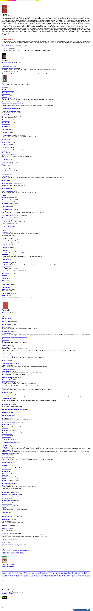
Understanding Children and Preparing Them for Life (10, 505)
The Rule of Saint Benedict (6, 404)
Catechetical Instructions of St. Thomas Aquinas (9, 98)
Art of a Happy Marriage (5, 66)
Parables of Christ (5, 345)
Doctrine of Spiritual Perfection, (7, 170)
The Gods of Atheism (5, 203)
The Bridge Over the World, (6, 94)
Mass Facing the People (5, 284)
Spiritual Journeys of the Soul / (54, 573)
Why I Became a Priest (5, 525)
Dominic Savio (4, 174)
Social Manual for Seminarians (7, 447)
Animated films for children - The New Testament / (67, 571)
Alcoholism (4, 49)
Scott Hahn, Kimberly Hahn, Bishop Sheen (16, 575)
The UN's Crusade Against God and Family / (70, 575)
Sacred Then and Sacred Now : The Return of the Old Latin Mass (12, 409)
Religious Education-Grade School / (38, 574)
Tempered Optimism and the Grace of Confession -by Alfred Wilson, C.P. (13, 494)
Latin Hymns (4, 255)
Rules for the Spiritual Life (6, 405)
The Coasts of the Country (6, 139)
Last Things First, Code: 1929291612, (7, 259)
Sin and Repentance (32, 576)
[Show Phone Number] (89, 609)
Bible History (4, 87)
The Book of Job (4, 97)
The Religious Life (5, 392)
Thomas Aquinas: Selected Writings (7, 500)
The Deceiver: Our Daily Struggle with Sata (8, 154)
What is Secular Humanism (6, 519)
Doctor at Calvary (4, 168)
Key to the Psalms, (5, 254)
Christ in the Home (5, 129)
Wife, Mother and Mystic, (6, 528)
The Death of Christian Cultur (6, 152)
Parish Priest (4, 352)
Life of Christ (4, 264)
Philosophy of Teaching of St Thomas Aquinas (9, 381)
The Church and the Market (6, 122)
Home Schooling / (36, 573)
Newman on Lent (4, 321)
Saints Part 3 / (86, 574)
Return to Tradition (5, 396)
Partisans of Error (5, 353)
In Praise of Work (5, 232)
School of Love (4, 418)
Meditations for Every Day (6, 287)
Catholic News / (43, 571)
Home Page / (4, 571)
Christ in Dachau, (5, 132)
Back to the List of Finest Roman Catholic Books (9, 539)
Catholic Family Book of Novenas (7, 104)
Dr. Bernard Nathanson (43, 572)
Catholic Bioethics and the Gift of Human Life (9, 108)
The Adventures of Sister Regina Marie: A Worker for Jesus (11, 45)
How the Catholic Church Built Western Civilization (10, 219)
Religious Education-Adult (28, 574)
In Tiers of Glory (4, 244)
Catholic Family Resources (24, 572)
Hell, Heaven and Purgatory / (30, 573)
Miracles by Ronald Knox (6, 291)
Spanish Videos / (35, 575)
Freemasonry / (80, 572)
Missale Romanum (5, 309)
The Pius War (4, 360)
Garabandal (83, 572)
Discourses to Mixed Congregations (7, 164)
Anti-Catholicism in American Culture (8, 62)
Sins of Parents (4, 445)
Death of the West (5, 155)
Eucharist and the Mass (61, 572)
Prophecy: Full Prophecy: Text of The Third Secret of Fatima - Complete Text (13, 553)
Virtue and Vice (4, 512)
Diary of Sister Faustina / (36, 572)
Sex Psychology (4, 438)
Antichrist (3, 60)
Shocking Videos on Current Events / (28, 575)
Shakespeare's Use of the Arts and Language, (9, 442)
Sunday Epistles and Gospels (6, 469)
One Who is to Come (5, 340)
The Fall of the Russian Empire (7, 183)
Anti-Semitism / (50, 571)
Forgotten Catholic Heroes (6, 193)
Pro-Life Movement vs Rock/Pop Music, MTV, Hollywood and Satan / (63, 574)
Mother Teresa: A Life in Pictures (7, 318)
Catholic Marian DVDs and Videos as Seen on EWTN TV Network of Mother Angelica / (50, 576)
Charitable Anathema (5, 114)
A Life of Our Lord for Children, (7, 266)
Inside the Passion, (5, 240)
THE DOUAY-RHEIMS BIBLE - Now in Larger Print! (9, 551)
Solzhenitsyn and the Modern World (7, 450)
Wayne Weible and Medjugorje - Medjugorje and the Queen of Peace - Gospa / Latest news (15, 576)
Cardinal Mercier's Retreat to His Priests (8, 103)
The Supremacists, (5, 471)
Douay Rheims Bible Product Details (7, 593)
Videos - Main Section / (82, 575)
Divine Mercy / (31, 572)
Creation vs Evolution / (5, 572)
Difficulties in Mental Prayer (6, 162)
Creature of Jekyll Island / (12, 572)
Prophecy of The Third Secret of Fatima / (8, 574)
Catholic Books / (27, 571)
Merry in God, (4, 295)
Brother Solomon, (5, 95)
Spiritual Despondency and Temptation (8, 453)
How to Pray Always (5, 220)
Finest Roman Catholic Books (6, 542)
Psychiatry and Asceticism (6, 371)
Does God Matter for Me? (6, 172)
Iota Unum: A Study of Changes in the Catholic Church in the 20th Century (13, 252)
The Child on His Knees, (6, 121)
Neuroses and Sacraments (6, 324)
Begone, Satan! (4, 83)
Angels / (47, 571)
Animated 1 (54, 571)
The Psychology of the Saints (6, 379)
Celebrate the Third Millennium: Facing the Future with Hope (11, 111)
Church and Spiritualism (6, 124)
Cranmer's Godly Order (5, 142)
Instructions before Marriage (6, 242)
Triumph (3, 507)
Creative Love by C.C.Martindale (7, 144)
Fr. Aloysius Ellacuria (74, 572)
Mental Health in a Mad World (6, 293)
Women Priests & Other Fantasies (7, 529)
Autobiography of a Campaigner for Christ (8, 68)
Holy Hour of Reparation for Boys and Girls (8, 226)
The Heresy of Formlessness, (6, 217)
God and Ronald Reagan (6, 206)
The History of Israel (5, 485)
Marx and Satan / (84, 573)
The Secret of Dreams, (5, 424)
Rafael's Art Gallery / (17, 574)
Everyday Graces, (5, 178)
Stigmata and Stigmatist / (50, 575)
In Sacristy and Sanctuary (6, 234)
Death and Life (4, 151)
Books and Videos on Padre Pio (6, 549)
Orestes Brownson (5, 338)
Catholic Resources (15, 571)
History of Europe (5, 211)
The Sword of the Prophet (6, 480)
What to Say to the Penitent (6, 517)
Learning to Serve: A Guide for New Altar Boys (9, 262)
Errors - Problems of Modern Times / (52, 572)
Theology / (55, 575)
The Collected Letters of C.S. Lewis (7, 137)
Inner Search (4, 238)
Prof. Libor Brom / (22, 574)
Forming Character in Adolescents (7, 191)
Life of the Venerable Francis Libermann (8, 267)
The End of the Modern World (6, 181)
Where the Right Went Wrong (6, 523)
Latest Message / (61, 573)
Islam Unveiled (4, 250)
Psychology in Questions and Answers (8, 377)
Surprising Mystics (5, 475)
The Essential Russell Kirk (6, 180)
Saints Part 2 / (82, 574)
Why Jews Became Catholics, (6, 526)
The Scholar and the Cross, (6, 420)
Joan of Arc (48, 573)
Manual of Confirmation (5, 273)
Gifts (86, 572)
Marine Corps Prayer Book (6, 278)
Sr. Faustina (44, 575)
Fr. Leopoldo (4, 195)
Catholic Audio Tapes (33, 571)
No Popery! (4, 327)
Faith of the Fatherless (5, 184)
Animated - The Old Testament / (79, 571)
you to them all (42, 534)
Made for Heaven (4, 275)
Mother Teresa (65, 576)
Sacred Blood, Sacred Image (6, 415)
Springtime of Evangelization (6, 458)
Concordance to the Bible (6, 135)
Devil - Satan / (18, 572)
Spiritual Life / (40, 575)
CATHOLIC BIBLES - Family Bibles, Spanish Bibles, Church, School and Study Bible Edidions (15, 550)
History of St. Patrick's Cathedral (7, 215)
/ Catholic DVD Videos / (21, 571)
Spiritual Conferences (5, 476)
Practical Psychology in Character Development (9, 363)
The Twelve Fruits (5, 498)
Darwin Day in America (5, 147)
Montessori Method (5, 314)
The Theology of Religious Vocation (7, 492)
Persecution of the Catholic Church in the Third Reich (10, 356)
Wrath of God (4, 535)
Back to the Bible (4, 70)
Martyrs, (3, 280)
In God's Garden (4, 230)
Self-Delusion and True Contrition (7, 434)
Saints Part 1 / (78, 574)
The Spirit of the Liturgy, (6, 457)
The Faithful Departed (5, 188)
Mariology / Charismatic (78, 573)
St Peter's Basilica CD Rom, (6, 462)
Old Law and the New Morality (6, 333)
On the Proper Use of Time (6, 337)
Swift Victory (4, 478)
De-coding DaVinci (5, 159)
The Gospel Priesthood (5, 483)
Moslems (3, 316)
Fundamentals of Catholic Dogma (7, 199)
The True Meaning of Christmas (7, 504)
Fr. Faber (36, 576)
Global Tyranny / (21, 573)
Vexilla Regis (4, 508)
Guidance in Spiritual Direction (7, 209)
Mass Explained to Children (6, 282)
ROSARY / (74, 574)
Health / (25, 573)
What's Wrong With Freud (6, 521)
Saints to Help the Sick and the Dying (8, 412)
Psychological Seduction (6, 373)
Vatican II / (77, 575)
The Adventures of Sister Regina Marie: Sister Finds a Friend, (11, 46)
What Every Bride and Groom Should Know (8, 516)
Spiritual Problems (5, 455)
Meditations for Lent (5, 289)
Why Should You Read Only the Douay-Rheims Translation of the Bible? (12, 552)
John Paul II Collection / (42, 573)
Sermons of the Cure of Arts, (6, 437)
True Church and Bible (60, 575)
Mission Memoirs (5, 312)
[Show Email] (87, 609)
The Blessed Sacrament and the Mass (8, 91)
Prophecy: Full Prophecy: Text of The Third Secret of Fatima (75, 576)
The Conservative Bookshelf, (6, 140)
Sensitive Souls (4, 435)
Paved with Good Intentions (6, 355)
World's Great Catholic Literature (7, 533)
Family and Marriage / (68, 572)
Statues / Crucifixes (9, 571)
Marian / (69, 573)
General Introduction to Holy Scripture (8, 201)
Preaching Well (4, 365)
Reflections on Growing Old (6, 388)
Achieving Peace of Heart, (6, 48)
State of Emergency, (5, 465)
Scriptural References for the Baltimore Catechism (9, 422)
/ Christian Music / (38, 571)
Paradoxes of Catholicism (6, 347)
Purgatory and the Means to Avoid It (7, 382)
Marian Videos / (72, 573)
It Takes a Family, (5, 247)
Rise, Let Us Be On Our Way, (6, 398)
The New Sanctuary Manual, (6, 329)
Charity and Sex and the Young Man (7, 116)
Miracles (3, 299)
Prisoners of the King (5, 369)
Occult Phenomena (5, 331)
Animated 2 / (58, 571)
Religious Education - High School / (48, 574)
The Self (3, 430)
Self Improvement (5, 428)
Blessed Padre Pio (5, 341)
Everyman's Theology (5, 176)
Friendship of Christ (5, 197)
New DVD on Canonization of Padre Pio (8, 566)
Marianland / (66, 573)
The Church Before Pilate (6, 126)
